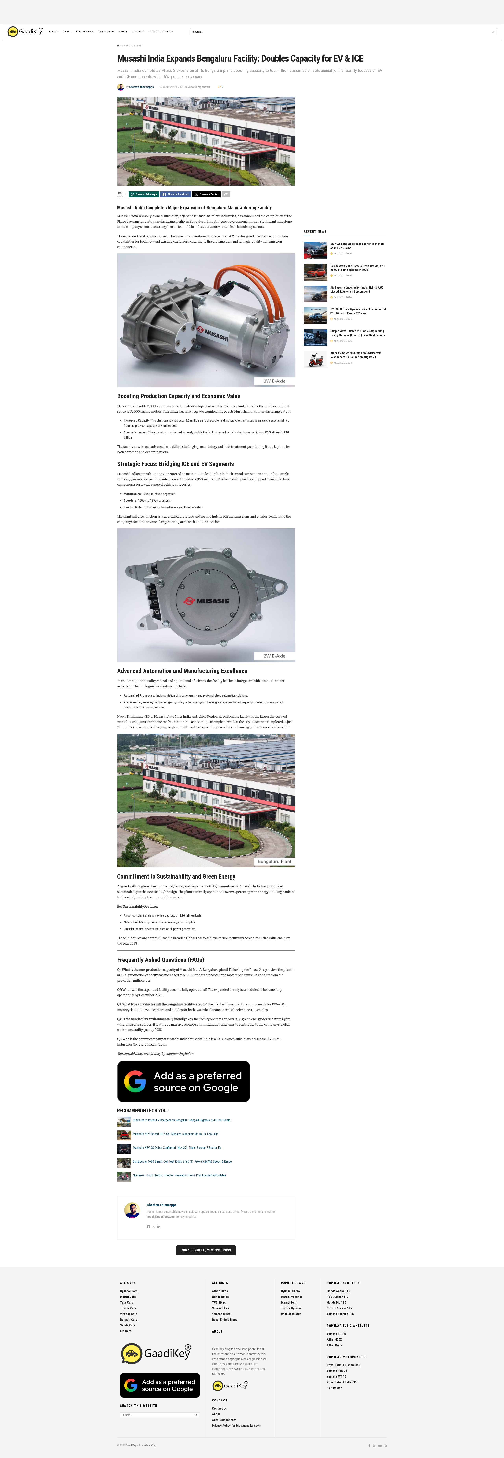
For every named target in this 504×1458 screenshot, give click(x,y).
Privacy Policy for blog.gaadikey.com (236, 1425)
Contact (138, 31)
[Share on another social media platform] (226, 194)
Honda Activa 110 (338, 1291)
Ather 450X (334, 1339)
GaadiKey (131, 1445)
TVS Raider (334, 1388)
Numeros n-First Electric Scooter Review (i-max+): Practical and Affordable (179, 1175)
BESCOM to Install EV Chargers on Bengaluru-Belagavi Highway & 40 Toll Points (181, 1120)
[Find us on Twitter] (374, 1446)
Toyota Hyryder (291, 1308)
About (123, 31)
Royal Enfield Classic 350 (343, 1365)
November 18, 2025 (172, 86)
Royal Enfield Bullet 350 (342, 1382)
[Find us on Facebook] (369, 1446)
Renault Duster (291, 1314)
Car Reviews (106, 31)
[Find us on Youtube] (380, 1446)
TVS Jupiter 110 (337, 1297)
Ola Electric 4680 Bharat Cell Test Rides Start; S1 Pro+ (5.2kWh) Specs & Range (182, 1161)
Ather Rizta (334, 1345)
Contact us (219, 1408)
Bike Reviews (85, 31)
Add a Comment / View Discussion (206, 1250)
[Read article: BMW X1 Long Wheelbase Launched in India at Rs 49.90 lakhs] (315, 250)
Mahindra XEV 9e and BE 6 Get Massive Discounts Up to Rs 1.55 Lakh (175, 1134)
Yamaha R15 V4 (337, 1371)
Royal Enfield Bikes (224, 1320)
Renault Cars (128, 1320)
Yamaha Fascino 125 (340, 1314)
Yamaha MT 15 (336, 1376)
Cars (66, 31)
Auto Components (161, 31)
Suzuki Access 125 (339, 1308)
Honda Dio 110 (336, 1302)
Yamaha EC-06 (336, 1334)
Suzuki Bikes (220, 1308)
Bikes (53, 31)
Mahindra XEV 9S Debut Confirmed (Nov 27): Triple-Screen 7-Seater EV (177, 1148)
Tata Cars (126, 1302)
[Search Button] (493, 31)
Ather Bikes (220, 1291)
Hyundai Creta (290, 1291)
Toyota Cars (128, 1308)
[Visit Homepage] (25, 31)
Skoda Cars (127, 1325)
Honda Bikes (220, 1297)
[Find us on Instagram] (385, 1446)
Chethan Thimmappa (141, 86)
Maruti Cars (128, 1297)
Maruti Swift (289, 1302)
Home (120, 45)
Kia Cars (125, 1331)
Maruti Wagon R (291, 1297)
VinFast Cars (128, 1314)
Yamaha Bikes (221, 1314)
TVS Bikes (219, 1302)
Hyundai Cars (129, 1291)
